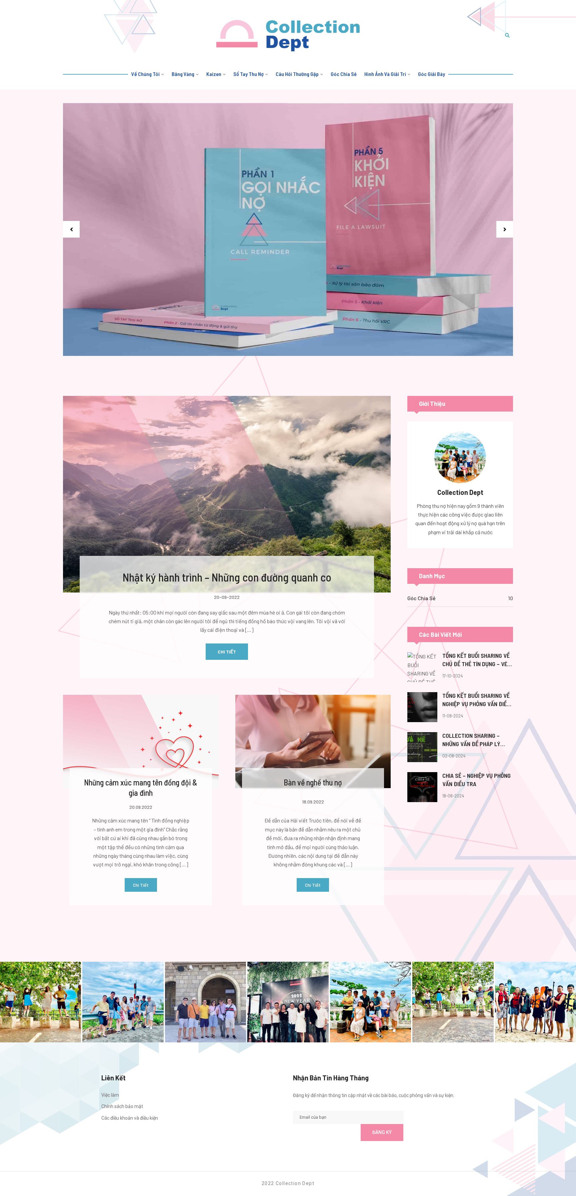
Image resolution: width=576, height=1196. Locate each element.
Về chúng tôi (145, 74)
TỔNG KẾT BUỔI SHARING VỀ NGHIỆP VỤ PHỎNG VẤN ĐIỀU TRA (476, 700)
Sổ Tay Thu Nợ (248, 74)
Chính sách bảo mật (122, 1106)
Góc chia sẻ (344, 74)
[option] (288, 229)
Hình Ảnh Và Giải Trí (385, 74)
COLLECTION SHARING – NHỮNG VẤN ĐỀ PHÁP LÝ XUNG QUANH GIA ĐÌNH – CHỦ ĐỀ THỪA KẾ (477, 740)
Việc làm (110, 1095)
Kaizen (213, 74)
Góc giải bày (431, 74)
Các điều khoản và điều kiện (129, 1118)
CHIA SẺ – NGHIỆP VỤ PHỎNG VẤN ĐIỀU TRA (476, 779)
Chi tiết (227, 651)
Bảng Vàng (183, 74)
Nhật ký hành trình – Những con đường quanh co (227, 577)
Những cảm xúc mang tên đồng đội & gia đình (140, 787)
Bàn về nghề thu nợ (313, 782)
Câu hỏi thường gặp (297, 74)
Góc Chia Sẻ (421, 598)
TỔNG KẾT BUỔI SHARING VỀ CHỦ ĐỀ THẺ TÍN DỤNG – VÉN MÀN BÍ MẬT (476, 660)
